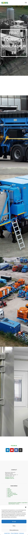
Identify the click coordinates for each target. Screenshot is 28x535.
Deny (14, 525)
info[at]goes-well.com (9, 478)
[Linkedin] (8, 450)
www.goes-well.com (9, 477)
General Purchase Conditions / (15, 502)
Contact (9, 496)
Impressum (21, 533)
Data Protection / (12, 503)
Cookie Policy (7, 533)
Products (9, 490)
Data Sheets (10, 495)
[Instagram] (20, 450)
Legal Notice (24, 502)
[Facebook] (16, 450)
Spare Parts (9, 492)
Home (8, 488)
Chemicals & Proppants (12, 494)
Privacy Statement (14, 533)
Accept (14, 521)
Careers (17, 503)
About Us (9, 489)
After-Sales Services (11, 493)
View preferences (14, 530)
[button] (25, 507)
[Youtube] (12, 450)
